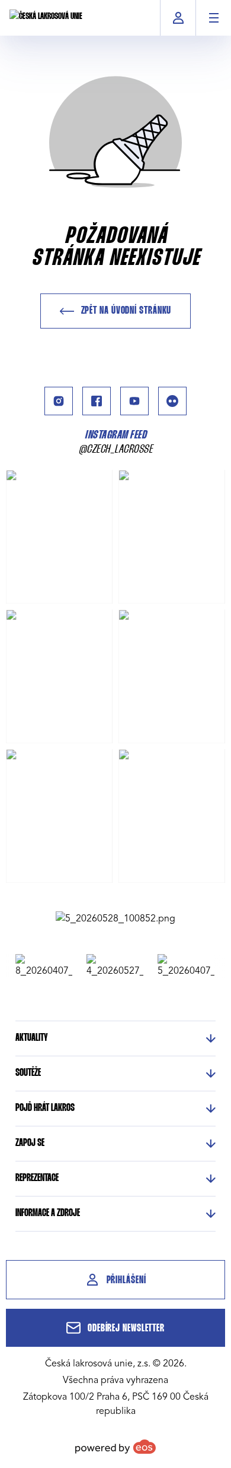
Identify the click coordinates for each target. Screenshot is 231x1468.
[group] (40, 966)
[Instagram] (58, 401)
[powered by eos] (115, 1446)
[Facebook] (96, 401)
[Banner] (115, 918)
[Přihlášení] (178, 18)
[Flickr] (172, 401)
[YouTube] (134, 401)
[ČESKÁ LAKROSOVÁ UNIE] (45, 18)
